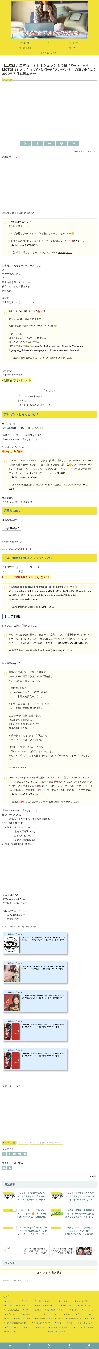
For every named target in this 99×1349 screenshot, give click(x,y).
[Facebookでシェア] (37, 143)
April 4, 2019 (47, 607)
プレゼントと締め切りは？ (30, 396)
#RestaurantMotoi (18, 591)
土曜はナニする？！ (56, 1143)
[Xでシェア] (25, 143)
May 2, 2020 (72, 801)
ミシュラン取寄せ (38, 1143)
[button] (91, 921)
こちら (15, 895)
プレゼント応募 (10, 1143)
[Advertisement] (49, 185)
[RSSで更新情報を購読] (9, 1168)
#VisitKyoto (14, 595)
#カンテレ (79, 241)
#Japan (55, 595)
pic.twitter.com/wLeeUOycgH (23, 477)
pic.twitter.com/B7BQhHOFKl (64, 350)
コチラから (11, 529)
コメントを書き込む (49, 1272)
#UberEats (32, 473)
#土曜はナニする (19, 222)
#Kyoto (87, 591)
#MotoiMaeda (35, 591)
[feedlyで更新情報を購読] (4, 1168)
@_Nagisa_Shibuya (19, 350)
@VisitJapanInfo (29, 595)
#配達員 (61, 473)
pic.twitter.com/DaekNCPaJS (23, 599)
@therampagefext (39, 350)
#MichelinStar (63, 591)
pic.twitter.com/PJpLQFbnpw (23, 794)
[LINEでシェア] (73, 143)
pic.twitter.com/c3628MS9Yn (23, 245)
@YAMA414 (38, 346)
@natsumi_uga (53, 346)
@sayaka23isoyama (72, 346)
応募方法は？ (24, 400)
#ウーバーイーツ (47, 473)
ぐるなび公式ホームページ (19, 767)
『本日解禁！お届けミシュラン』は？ (35, 405)
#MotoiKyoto (48, 591)
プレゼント (24, 1143)
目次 (45, 390)
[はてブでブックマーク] (49, 143)
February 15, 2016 (62, 650)
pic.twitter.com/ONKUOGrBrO (73, 643)
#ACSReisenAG (67, 595)
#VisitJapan (44, 595)
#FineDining (77, 591)
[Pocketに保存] (61, 143)
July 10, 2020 (65, 252)
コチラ (21, 915)
